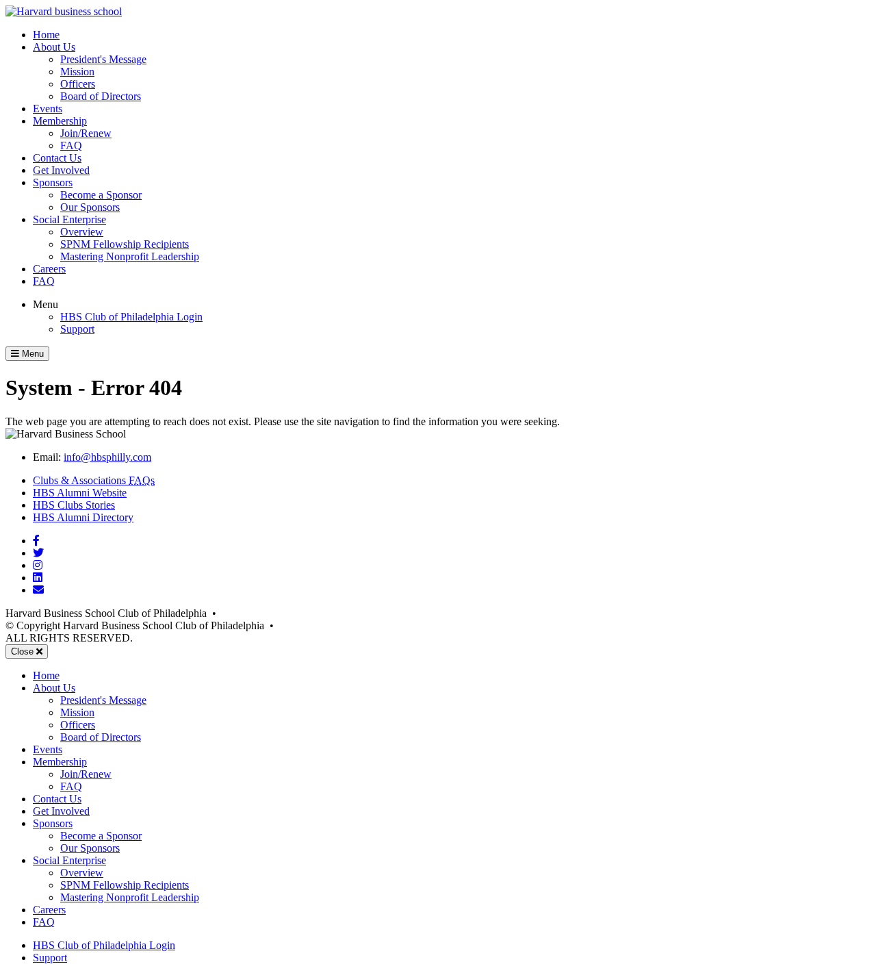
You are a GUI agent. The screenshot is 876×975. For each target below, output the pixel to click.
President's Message (103, 59)
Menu (45, 304)
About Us (54, 47)
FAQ (71, 145)
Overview (81, 232)
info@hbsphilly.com (107, 457)
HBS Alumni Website (80, 492)
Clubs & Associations (94, 480)
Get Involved (61, 170)
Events (47, 108)
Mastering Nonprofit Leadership (129, 256)
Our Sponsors (90, 207)
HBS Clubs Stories (74, 505)
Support (77, 329)
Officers (77, 84)
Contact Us (57, 158)
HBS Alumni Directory (83, 517)
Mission (77, 71)
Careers (49, 269)
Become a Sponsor (101, 195)
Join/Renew (86, 133)
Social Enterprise (69, 219)
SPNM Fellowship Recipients (124, 244)
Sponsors (53, 182)
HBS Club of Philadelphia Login (131, 316)
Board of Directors (100, 96)
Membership (60, 121)
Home (46, 34)
